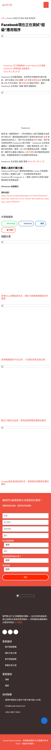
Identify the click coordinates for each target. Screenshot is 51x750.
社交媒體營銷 (19, 65)
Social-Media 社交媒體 (35, 65)
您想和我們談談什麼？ (11, 556)
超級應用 (25, 68)
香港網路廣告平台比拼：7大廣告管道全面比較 (23, 359)
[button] (9, 223)
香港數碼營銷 (28, 740)
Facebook (7, 65)
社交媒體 (18, 622)
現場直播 (17, 68)
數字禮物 (30, 152)
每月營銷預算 (8, 541)
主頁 (3, 18)
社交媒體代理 (40, 740)
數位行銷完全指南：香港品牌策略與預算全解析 (23, 420)
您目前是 (6, 565)
